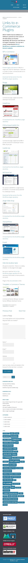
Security (6, 487)
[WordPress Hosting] (9, 520)
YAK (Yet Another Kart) (10, 263)
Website (5, 356)
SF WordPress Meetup (7, 385)
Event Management (18, 457)
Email (4, 349)
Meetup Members (7, 419)
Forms (22, 461)
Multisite (6, 477)
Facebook (5, 461)
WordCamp (20, 496)
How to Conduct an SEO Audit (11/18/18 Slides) (13, 409)
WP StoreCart (7, 172)
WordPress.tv (5, 395)
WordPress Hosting (10, 502)
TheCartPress (7, 222)
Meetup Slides (7, 426)
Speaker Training (6, 405)
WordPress (12, 560)
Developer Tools (9, 454)
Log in (16, 560)
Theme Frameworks (10, 493)
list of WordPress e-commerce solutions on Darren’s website (13, 46)
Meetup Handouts (12, 305)
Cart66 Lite (6, 148)
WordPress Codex (6, 393)
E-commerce (11, 306)
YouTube (5, 504)
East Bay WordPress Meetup (14, 2)
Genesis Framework (20, 559)
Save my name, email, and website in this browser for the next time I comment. (13, 366)
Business (14, 436)
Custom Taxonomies (8, 451)
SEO (12, 487)
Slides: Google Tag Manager (8, 411)
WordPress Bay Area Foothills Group (10, 387)
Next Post (22, 311)
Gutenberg (20, 468)
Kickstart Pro (12, 559)
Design (16, 451)
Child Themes (6, 439)
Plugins (7, 483)
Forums (5, 465)
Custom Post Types (9, 449)
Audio (17, 433)
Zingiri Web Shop (8, 201)
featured (14, 461)
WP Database (21, 502)
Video (9, 496)
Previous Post (7, 311)
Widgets (15, 496)
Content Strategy (8, 442)
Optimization (16, 477)
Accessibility (5, 433)
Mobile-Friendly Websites (11, 474)
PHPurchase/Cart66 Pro (11, 125)
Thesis (20, 493)
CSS (17, 442)
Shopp (5, 82)
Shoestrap (18, 487)
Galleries (12, 465)
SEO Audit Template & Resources (10, 407)
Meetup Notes (7, 424)
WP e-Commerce (8, 52)
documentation (14, 281)
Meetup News (7, 421)
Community (16, 439)
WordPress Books (10, 499)
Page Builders (7, 480)
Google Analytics (9, 468)
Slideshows (6, 490)
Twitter (5, 496)
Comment (6, 324)
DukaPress (6, 103)
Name (5, 342)
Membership (7, 471)
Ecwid (5, 242)
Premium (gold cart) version (10, 67)
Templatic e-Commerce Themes (14, 284)
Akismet (12, 433)
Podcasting (16, 483)
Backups (6, 436)
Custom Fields (8, 445)
